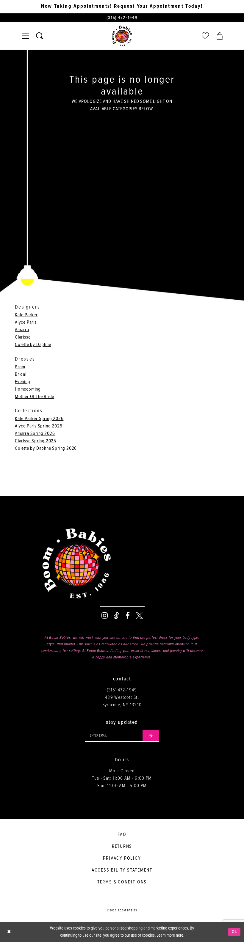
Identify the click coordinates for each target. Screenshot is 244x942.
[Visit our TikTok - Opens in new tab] (117, 615)
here (179, 935)
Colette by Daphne (33, 345)
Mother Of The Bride (34, 397)
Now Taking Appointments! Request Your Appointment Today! (122, 6)
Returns (122, 846)
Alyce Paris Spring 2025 (38, 426)
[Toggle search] (39, 36)
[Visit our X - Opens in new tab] (139, 615)
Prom (20, 367)
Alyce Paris (26, 322)
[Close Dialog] (9, 932)
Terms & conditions (122, 882)
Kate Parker (26, 315)
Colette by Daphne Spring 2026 (46, 448)
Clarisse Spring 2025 (35, 441)
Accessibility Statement (122, 870)
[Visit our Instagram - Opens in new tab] (104, 615)
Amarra (22, 330)
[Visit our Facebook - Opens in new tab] (128, 615)
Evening (22, 382)
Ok (234, 932)
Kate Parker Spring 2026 (39, 419)
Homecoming (28, 389)
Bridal (20, 374)
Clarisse (22, 337)
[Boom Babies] (122, 36)
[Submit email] (151, 736)
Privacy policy (122, 858)
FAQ (122, 834)
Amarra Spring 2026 (35, 433)
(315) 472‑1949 (122, 690)
